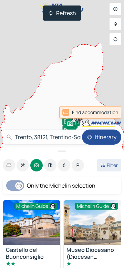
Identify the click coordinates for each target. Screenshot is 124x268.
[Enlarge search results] (62, 151)
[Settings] (115, 24)
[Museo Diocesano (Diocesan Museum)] (92, 222)
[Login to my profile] (115, 9)
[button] (70, 123)
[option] (9, 165)
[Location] (115, 39)
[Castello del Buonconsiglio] (31, 222)
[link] (106, 112)
